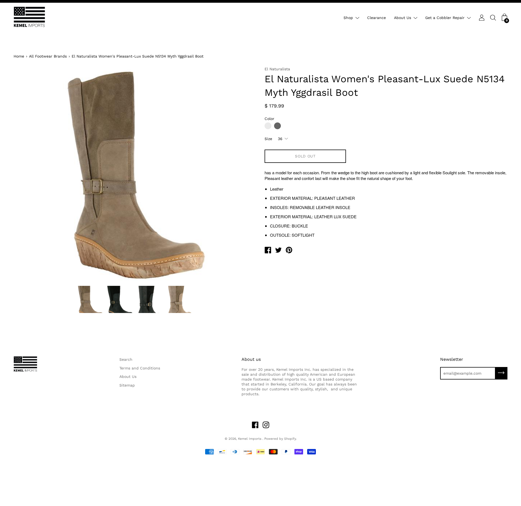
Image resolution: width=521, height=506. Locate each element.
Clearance (376, 17)
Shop (348, 17)
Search (125, 359)
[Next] (242, 174)
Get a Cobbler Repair (445, 17)
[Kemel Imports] (268, 251)
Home (19, 56)
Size (268, 139)
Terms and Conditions (139, 368)
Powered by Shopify (280, 439)
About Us (402, 17)
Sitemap (127, 385)
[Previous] (27, 174)
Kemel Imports (250, 439)
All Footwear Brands (48, 56)
